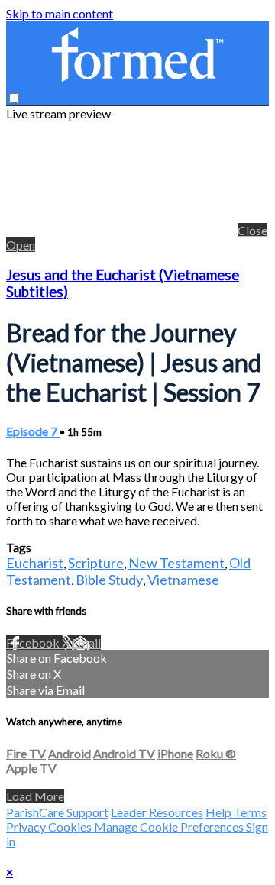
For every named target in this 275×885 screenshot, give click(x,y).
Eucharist (34, 562)
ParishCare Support (57, 812)
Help (219, 812)
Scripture (96, 562)
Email (86, 642)
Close (252, 230)
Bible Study (109, 579)
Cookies (71, 826)
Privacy (27, 826)
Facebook (34, 642)
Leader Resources (157, 812)
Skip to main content (59, 13)
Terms (250, 812)
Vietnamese (183, 579)
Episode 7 (33, 431)
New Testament (176, 562)
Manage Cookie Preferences (170, 826)
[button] (14, 98)
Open (20, 244)
